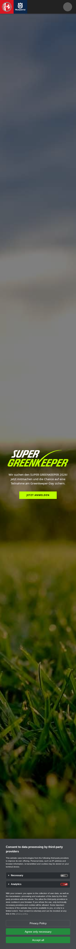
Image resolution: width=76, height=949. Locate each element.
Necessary (17, 875)
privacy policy (21, 914)
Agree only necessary (38, 931)
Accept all (38, 940)
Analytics (16, 884)
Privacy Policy (38, 923)
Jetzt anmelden (38, 495)
